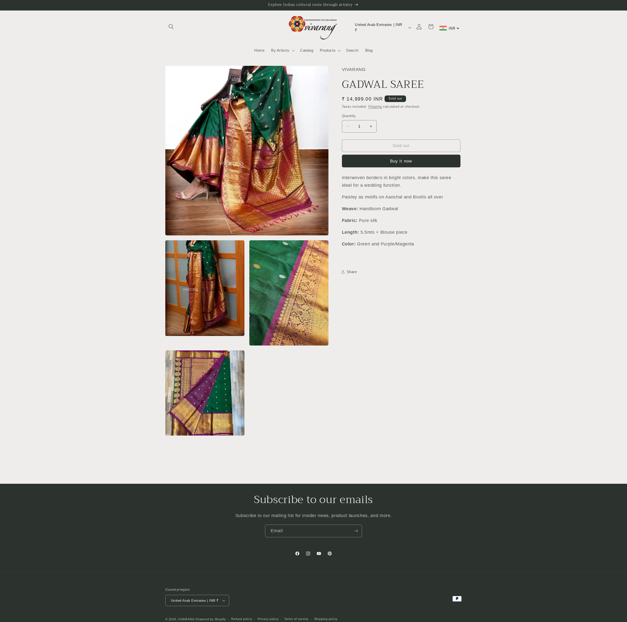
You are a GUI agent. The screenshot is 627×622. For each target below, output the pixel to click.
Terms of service (296, 619)
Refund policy (241, 619)
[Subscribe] (356, 531)
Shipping (375, 106)
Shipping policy (326, 619)
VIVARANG (186, 619)
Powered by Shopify (211, 619)
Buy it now (401, 161)
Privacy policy (268, 619)
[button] (171, 27)
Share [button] (352, 272)
